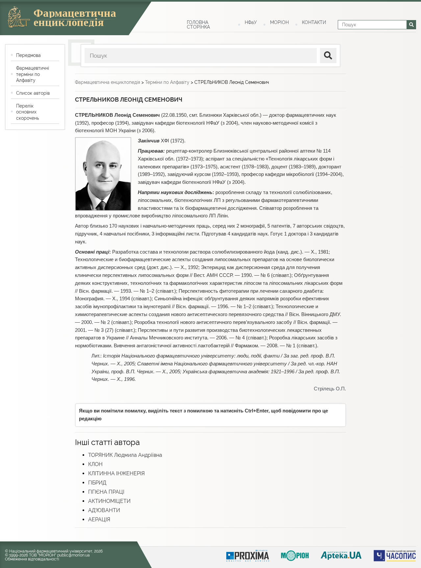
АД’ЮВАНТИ (104, 510)
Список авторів (33, 93)
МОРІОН (279, 22)
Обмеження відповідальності (32, 559)
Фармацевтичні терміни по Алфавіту (32, 74)
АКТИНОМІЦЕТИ (109, 501)
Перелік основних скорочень (27, 111)
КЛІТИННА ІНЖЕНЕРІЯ (116, 473)
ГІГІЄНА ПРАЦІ (106, 492)
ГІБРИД (97, 483)
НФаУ (251, 22)
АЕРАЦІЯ (99, 519)
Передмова (28, 55)
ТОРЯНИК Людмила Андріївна (125, 455)
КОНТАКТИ (314, 22)
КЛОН (95, 464)
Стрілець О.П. (330, 388)
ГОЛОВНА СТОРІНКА (198, 24)
